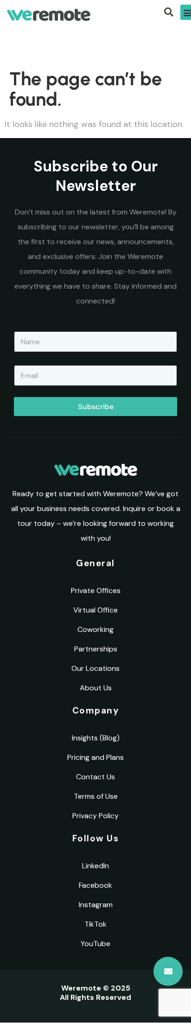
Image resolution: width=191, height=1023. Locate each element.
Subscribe (96, 406)
